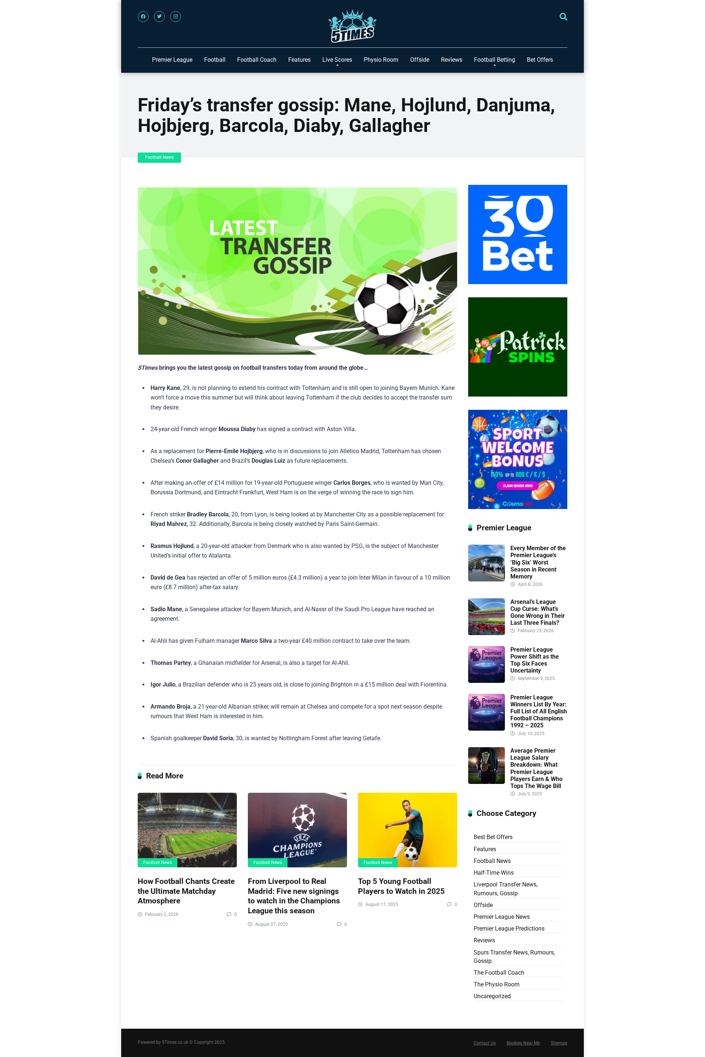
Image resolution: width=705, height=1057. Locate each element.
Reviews (451, 59)
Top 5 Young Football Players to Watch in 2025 (401, 886)
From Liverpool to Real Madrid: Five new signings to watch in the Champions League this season (294, 896)
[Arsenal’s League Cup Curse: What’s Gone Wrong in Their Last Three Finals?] (486, 633)
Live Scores (337, 59)
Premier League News (502, 916)
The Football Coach (499, 972)
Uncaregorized (492, 996)
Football (214, 59)
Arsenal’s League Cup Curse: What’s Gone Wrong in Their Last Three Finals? (537, 612)
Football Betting (494, 59)
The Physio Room (497, 984)
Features (299, 59)
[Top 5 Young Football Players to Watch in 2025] (407, 830)
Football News (159, 157)
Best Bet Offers (493, 837)
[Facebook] (143, 16)
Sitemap (559, 1043)
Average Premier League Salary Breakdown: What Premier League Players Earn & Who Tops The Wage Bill (536, 768)
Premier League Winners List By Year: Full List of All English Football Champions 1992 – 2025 (538, 711)
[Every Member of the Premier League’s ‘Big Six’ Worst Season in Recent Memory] (486, 579)
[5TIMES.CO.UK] (352, 27)
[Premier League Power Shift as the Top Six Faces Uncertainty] (486, 680)
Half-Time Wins (494, 872)
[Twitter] (159, 16)
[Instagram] (175, 16)
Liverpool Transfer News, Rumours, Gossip (506, 888)
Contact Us (485, 1043)
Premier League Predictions (509, 928)
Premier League (172, 59)
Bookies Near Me (523, 1043)
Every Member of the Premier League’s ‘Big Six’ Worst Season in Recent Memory (538, 562)
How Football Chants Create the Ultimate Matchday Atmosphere (186, 891)
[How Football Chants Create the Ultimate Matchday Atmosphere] (187, 830)
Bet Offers (540, 59)
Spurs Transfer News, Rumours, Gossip (514, 956)
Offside (419, 59)
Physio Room (381, 59)
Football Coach (256, 59)
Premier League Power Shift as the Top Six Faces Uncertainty (534, 660)
